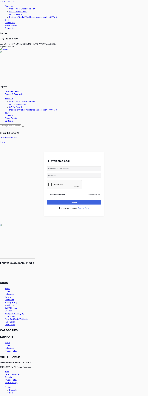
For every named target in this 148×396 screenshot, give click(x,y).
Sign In (74, 202)
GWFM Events (11, 308)
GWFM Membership (18, 11)
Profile (7, 342)
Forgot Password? (94, 194)
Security (8, 377)
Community (10, 22)
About (7, 288)
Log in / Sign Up (7, 1)
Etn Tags (8, 311)
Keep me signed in (57, 194)
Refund (8, 297)
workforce (9, 305)
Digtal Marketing (12, 91)
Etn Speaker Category (14, 313)
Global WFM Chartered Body (22, 9)
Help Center (10, 294)
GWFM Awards (16, 14)
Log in (2, 142)
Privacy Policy (11, 302)
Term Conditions (12, 374)
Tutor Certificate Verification (17, 319)
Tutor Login (10, 316)
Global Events (11, 25)
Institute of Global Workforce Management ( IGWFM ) (33, 17)
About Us (9, 6)
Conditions (9, 300)
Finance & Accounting (14, 94)
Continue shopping (8, 137)
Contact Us (9, 28)
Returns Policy (11, 382)
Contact (8, 291)
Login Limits (10, 324)
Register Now (83, 208)
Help (7, 371)
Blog (7, 20)
